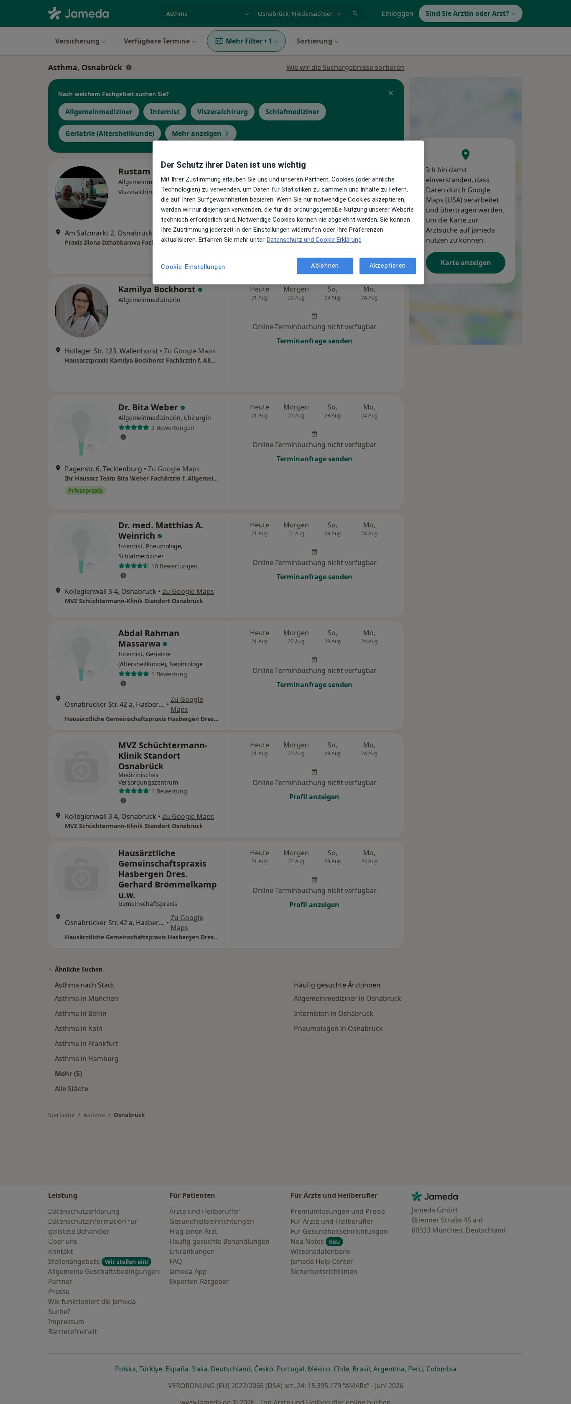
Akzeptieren (388, 265)
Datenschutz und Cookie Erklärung (314, 239)
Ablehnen (325, 265)
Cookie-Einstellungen (193, 267)
